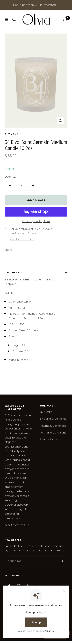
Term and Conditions (53, 432)
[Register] (61, 561)
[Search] (14, 19)
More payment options (36, 221)
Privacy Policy (48, 439)
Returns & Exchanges (53, 426)
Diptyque (11, 134)
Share (8, 250)
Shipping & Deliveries (53, 419)
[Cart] (65, 19)
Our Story (46, 412)
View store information (22, 239)
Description (13, 272)
